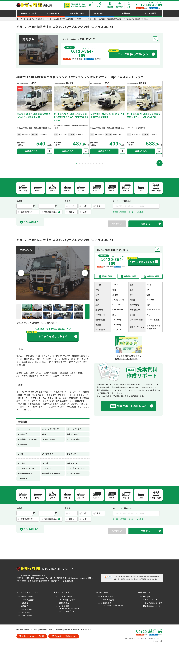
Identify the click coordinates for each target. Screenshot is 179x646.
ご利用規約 (58, 629)
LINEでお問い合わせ (66, 600)
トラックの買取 (107, 596)
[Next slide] (159, 163)
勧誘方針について (45, 629)
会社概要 (24, 603)
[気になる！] (49, 151)
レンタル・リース (150, 600)
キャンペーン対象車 (136, 212)
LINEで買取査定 (107, 600)
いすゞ (87, 19)
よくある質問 (26, 609)
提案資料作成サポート (152, 606)
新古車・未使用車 (119, 212)
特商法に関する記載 (71, 629)
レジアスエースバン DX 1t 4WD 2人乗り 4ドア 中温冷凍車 (107, 116)
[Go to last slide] (21, 273)
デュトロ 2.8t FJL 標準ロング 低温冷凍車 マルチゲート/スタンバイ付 (143, 116)
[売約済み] (53, 299)
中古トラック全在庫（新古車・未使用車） (59, 19)
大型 (94, 19)
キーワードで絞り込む (122, 201)
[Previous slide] (18, 311)
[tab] (76, 163)
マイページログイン (66, 611)
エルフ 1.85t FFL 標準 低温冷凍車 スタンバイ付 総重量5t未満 (33, 116)
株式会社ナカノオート (62, 569)
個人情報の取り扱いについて (27, 629)
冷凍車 (79, 19)
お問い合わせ (26, 615)
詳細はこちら (31, 151)
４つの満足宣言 (27, 600)
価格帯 (19, 201)
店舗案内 (24, 606)
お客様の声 (25, 612)
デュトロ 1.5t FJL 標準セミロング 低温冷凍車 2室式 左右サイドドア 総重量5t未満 (71, 117)
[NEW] (34, 109)
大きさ (67, 201)
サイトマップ (86, 629)
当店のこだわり (27, 596)
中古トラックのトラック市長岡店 (30, 19)
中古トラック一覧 (65, 596)
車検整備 (146, 596)
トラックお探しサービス (153, 603)
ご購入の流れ (63, 603)
